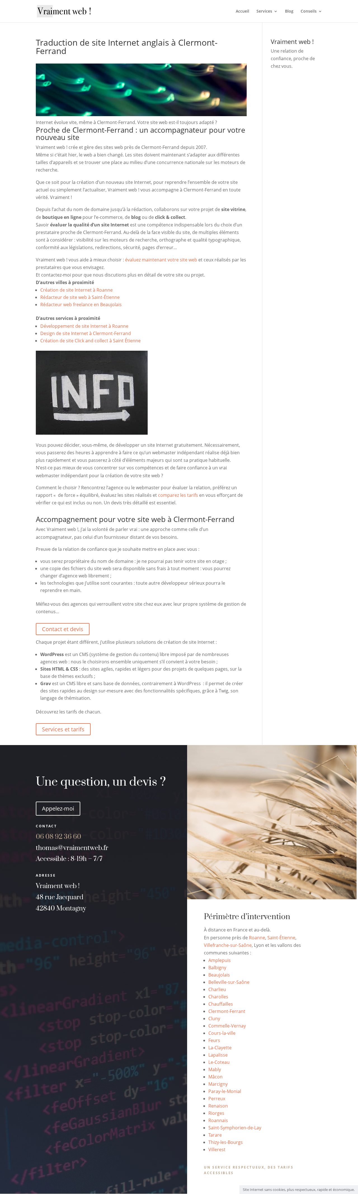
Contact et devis (62, 629)
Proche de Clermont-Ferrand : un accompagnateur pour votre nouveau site (140, 133)
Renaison (218, 1106)
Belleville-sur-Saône (228, 982)
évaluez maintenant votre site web (161, 260)
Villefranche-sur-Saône (228, 945)
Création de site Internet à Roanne (76, 290)
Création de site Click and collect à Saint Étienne (90, 341)
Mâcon (215, 1077)
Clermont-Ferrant (226, 1011)
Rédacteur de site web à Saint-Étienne (80, 297)
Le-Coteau (219, 1062)
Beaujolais (219, 975)
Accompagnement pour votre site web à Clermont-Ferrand (135, 519)
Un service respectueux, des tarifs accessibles (248, 1170)
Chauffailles (220, 1004)
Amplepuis (219, 960)
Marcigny (218, 1084)
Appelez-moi (58, 808)
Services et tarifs (63, 729)
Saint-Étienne (281, 938)
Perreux (216, 1098)
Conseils (309, 11)
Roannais (218, 1120)
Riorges (216, 1113)
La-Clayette (220, 1048)
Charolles (218, 997)
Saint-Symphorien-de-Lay (234, 1128)
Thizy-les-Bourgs (225, 1142)
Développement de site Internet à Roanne (84, 326)
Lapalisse (218, 1055)
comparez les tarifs (178, 495)
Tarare (215, 1135)
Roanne (257, 938)
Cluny (214, 1018)
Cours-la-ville (221, 1033)
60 (65, 837)
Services (264, 11)
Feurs (214, 1040)
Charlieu (217, 989)
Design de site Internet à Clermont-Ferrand (85, 333)
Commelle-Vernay (227, 1026)
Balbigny (217, 967)
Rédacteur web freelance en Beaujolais (81, 304)
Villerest (216, 1149)
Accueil (242, 11)
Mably (214, 1069)
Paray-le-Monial (224, 1091)
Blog (289, 11)
